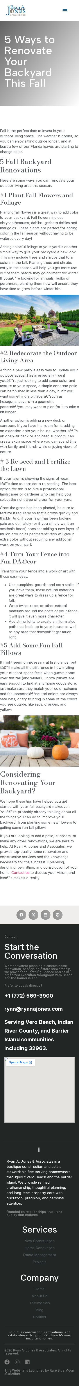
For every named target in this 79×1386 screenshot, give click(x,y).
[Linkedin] (27, 1362)
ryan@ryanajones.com (33, 1009)
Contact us (20, 872)
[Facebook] (7, 1362)
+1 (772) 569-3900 (28, 996)
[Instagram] (17, 1362)
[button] (65, 10)
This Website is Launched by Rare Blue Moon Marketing (39, 1372)
